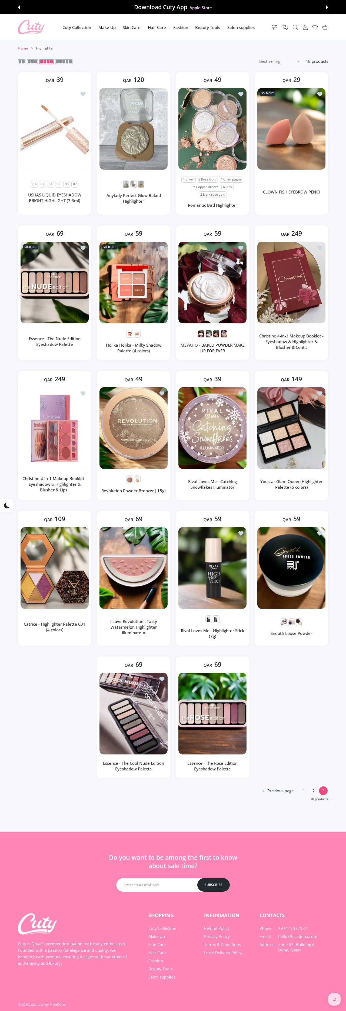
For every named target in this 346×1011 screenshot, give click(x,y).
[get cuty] (31, 27)
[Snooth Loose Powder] (291, 568)
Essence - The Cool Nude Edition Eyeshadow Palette (133, 766)
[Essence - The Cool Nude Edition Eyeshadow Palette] (133, 713)
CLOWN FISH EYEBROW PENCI (291, 192)
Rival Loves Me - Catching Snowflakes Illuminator (212, 484)
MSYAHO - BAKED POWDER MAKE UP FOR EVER (213, 347)
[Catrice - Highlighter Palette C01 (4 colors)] (55, 568)
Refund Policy (216, 928)
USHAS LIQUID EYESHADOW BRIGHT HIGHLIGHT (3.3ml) (54, 197)
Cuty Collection (162, 928)
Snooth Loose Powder (291, 633)
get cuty (37, 1004)
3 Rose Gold (207, 179)
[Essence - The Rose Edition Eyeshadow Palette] (212, 713)
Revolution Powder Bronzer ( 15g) (133, 490)
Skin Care (157, 944)
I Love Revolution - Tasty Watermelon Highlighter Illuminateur (133, 627)
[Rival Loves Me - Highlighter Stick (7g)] (212, 568)
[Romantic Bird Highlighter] (212, 129)
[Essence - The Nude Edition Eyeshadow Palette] (55, 282)
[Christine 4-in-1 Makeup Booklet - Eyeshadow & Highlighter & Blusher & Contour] (291, 282)
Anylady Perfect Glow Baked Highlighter (134, 198)
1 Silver (188, 179)
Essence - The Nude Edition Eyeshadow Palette (55, 341)
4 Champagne (231, 179)
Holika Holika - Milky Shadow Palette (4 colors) (133, 347)
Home (23, 48)
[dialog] (295, 27)
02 (34, 184)
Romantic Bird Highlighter (212, 205)
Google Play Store (201, 7)
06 (67, 184)
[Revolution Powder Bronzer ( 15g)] (133, 428)
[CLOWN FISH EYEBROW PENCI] (291, 129)
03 (42, 184)
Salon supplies (161, 977)
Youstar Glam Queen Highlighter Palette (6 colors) (291, 484)
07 (75, 184)
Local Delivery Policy (223, 952)
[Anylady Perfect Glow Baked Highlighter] (133, 129)
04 (50, 184)
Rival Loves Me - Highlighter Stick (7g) (212, 633)
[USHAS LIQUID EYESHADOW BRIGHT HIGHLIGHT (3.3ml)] (55, 129)
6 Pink (227, 187)
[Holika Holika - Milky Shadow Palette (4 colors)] (133, 282)
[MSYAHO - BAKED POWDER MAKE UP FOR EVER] (212, 282)
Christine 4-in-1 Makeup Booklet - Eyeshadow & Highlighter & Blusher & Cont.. (291, 341)
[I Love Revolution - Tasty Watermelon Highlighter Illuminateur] (133, 568)
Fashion (155, 960)
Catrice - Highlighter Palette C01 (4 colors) (54, 626)
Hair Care (157, 952)
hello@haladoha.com (297, 936)
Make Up (156, 936)
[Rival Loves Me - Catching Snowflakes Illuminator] (212, 428)
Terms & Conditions (222, 944)
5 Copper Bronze (206, 187)
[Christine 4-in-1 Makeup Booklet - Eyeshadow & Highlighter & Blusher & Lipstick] (55, 428)
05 (59, 184)
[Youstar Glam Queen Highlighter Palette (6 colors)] (291, 428)
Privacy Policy (217, 936)
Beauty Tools (160, 968)
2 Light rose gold (212, 194)
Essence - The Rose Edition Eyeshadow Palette (212, 766)
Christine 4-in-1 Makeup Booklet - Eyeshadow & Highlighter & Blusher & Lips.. (54, 484)
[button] (19, 7)
